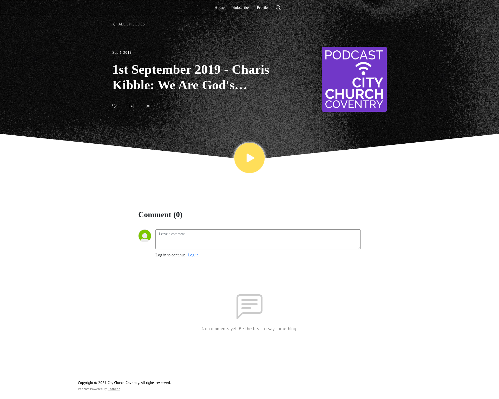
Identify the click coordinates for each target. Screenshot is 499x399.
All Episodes (131, 23)
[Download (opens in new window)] (132, 106)
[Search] (278, 7)
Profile (262, 7)
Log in (193, 255)
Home (219, 7)
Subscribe (241, 7)
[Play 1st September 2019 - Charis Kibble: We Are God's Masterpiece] (249, 158)
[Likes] (115, 106)
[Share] (150, 106)
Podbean (114, 389)
